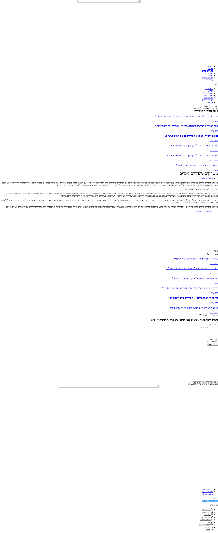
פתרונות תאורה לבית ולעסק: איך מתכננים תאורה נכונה (192, 145)
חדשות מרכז (208, 75)
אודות (210, 69)
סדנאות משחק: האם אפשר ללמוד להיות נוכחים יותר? (193, 307)
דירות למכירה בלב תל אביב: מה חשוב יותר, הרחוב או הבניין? (190, 288)
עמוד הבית (209, 66)
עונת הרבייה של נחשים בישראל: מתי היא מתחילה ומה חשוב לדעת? (186, 116)
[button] (109, 84)
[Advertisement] (109, 232)
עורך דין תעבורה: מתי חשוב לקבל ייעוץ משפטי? (196, 258)
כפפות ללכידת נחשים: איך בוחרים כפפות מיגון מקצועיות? (191, 136)
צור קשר (209, 80)
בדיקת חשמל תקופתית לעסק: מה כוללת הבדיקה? (195, 278)
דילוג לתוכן (214, 498)
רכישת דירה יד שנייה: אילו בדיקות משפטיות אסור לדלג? (192, 268)
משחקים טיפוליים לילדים (203, 211)
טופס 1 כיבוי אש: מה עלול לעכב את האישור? (197, 165)
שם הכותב (213, 341)
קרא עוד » (214, 121)
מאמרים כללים (207, 71)
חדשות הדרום (207, 78)
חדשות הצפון (208, 73)
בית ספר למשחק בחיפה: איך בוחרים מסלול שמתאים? (193, 298)
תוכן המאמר (213, 339)
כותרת (215, 324)
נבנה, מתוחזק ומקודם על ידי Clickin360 (202, 384)
